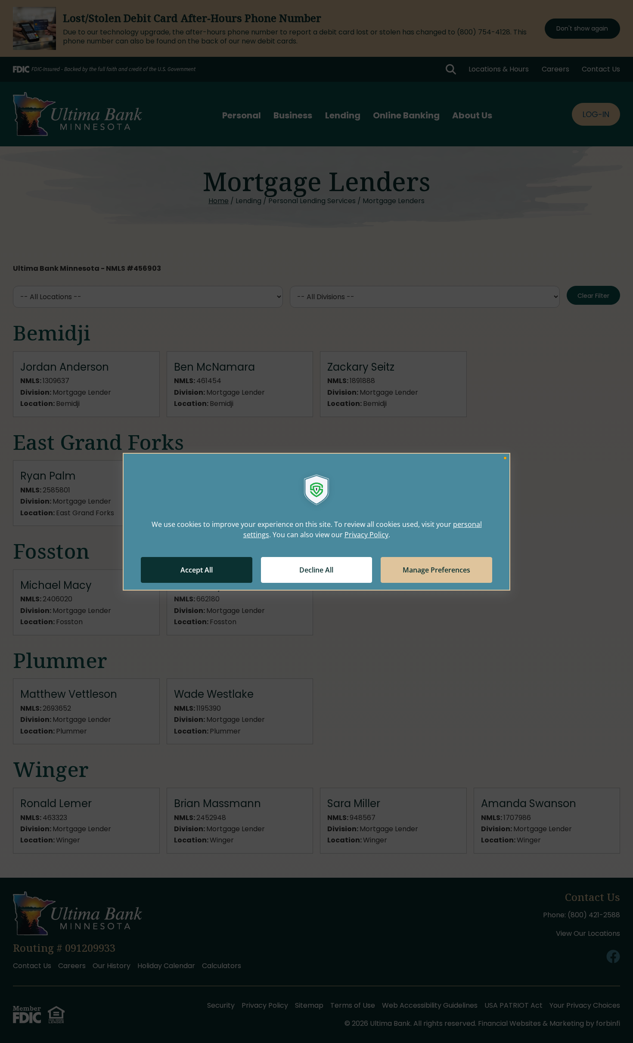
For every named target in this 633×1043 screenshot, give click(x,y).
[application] (316, 522)
